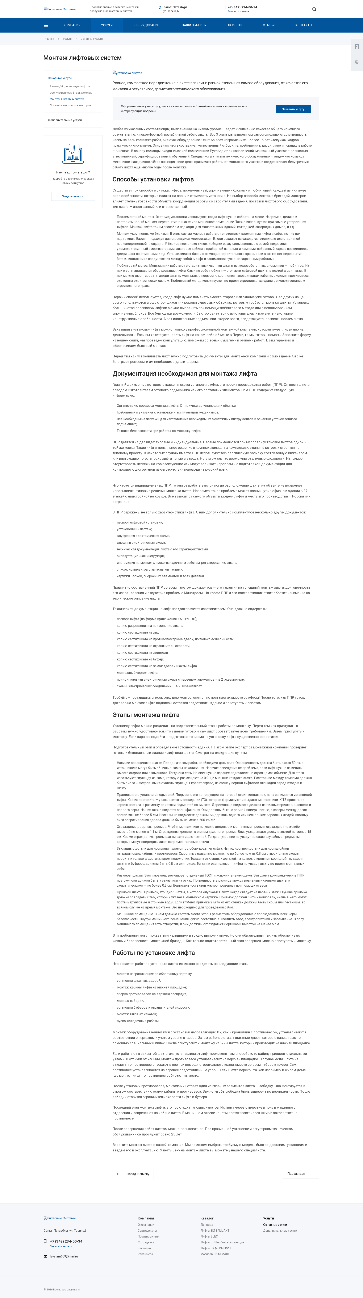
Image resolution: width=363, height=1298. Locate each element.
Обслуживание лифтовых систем (71, 92)
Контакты (304, 25)
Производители (148, 1236)
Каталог (207, 1218)
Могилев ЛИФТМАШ (215, 1254)
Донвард (207, 1224)
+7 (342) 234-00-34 (242, 7)
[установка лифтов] (216, 73)
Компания (72, 25)
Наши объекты (194, 25)
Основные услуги (60, 78)
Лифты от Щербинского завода (222, 1242)
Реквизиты (145, 1254)
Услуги (107, 25)
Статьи (269, 25)
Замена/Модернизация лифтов (70, 86)
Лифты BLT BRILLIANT (215, 1230)
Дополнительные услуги (65, 120)
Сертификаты (147, 1230)
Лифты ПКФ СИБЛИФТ (216, 1248)
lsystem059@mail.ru (64, 1256)
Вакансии (144, 1248)
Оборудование (146, 25)
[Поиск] (314, 10)
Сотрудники (146, 1242)
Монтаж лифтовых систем (67, 99)
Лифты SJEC (209, 1236)
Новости (235, 25)
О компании (146, 1224)
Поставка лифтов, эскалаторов (70, 105)
